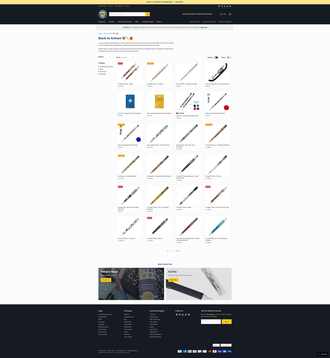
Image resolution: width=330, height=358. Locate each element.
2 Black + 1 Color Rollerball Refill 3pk (187, 116)
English (215, 345)
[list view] (230, 57)
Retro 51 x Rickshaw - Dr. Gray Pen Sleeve (217, 84)
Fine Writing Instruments (106, 66)
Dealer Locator (195, 22)
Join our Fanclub (102, 6)
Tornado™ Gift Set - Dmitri (125, 84)
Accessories (103, 71)
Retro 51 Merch (102, 332)
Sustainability (127, 327)
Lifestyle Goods (147, 22)
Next (178, 251)
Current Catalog (102, 334)
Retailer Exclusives (125, 22)
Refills (101, 69)
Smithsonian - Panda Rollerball (127, 176)
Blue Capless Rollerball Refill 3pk (128, 145)
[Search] (147, 14)
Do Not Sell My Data (120, 350)
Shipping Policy (154, 332)
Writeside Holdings (120, 352)
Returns (152, 327)
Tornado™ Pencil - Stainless (155, 84)
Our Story (126, 314)
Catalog (112, 22)
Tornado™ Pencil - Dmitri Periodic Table (217, 207)
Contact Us (110, 6)
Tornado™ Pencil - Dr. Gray (213, 176)
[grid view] (228, 57)
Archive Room (127, 322)
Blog (125, 319)
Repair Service (153, 329)
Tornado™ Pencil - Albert (154, 238)
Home (100, 33)
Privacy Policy (111, 350)
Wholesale (127, 334)
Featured (101, 22)
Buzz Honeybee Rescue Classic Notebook (159, 113)
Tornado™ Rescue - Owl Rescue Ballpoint (217, 145)
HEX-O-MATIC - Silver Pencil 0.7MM (186, 84)
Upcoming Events (209, 22)
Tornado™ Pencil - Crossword (126, 238)
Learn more (203, 27)
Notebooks (103, 74)
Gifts (137, 22)
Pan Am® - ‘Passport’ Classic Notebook (129, 113)
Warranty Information (155, 337)
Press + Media (128, 337)
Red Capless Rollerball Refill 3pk (215, 113)
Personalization (102, 317)
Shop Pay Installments (156, 334)
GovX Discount (154, 324)
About (159, 22)
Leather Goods (102, 329)
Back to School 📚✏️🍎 (111, 33)
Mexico (225, 345)
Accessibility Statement (132, 350)
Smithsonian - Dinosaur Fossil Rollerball (159, 176)
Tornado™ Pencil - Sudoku (183, 207)
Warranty (126, 6)
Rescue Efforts (128, 324)
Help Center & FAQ (155, 319)
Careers (126, 332)
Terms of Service (102, 350)
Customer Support (225, 22)
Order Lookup (153, 322)
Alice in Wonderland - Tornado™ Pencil (158, 145)
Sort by (118, 57)
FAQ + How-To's (119, 6)
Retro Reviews (128, 329)
